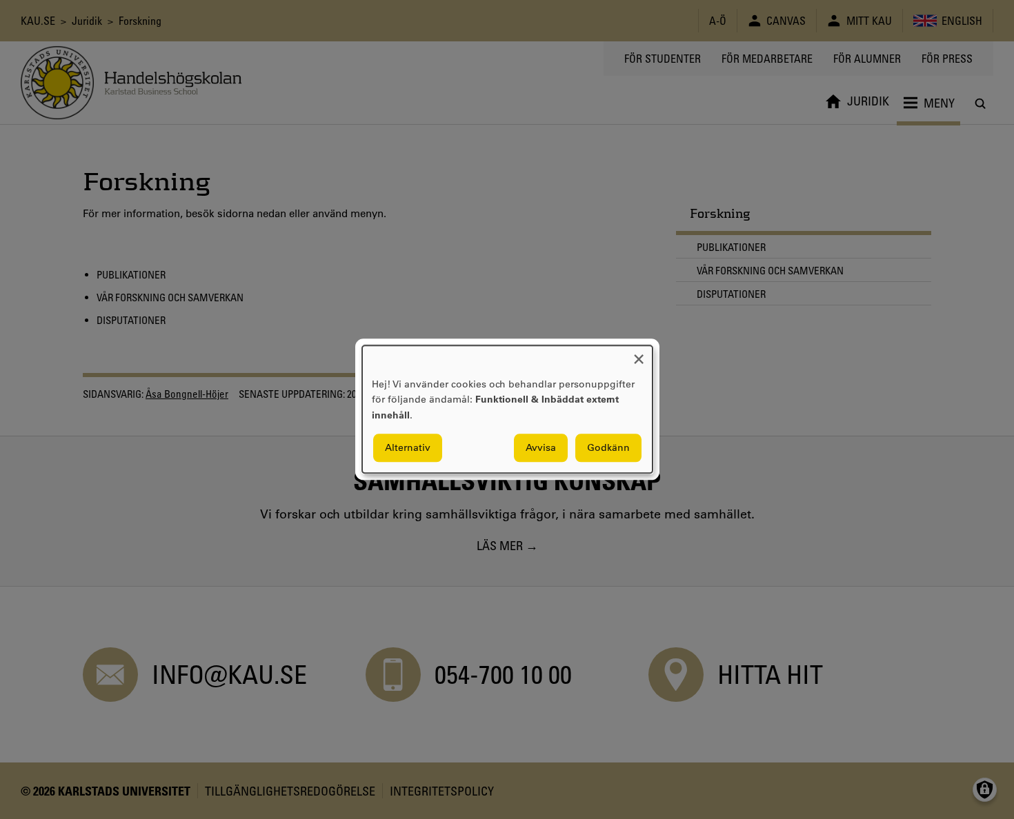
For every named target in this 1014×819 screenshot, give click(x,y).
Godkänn (608, 448)
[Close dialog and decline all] (639, 354)
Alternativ (407, 448)
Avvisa (541, 448)
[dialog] (507, 409)
